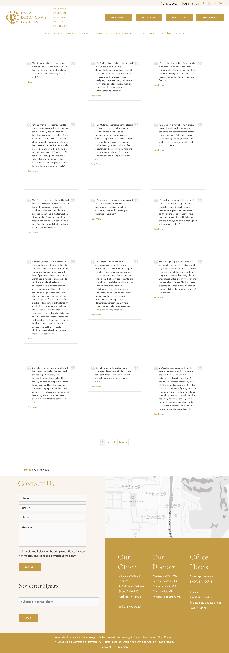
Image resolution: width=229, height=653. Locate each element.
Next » (123, 442)
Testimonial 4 (35, 119)
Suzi (30, 256)
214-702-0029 (132, 607)
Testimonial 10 (163, 256)
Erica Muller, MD (163, 591)
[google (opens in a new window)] (221, 3)
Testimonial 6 (162, 119)
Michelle (32, 362)
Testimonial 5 (99, 119)
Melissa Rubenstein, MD (167, 597)
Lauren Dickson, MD (165, 581)
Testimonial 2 (99, 58)
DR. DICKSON (59, 13)
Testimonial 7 (35, 195)
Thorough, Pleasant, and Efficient (47, 58)
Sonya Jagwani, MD (164, 586)
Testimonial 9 (162, 195)
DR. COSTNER (59, 8)
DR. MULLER (58, 21)
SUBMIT (30, 567)
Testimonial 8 (99, 195)
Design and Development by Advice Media (148, 642)
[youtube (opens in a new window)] (209, 3)
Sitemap (123, 647)
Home (27, 470)
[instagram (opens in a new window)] (215, 3)
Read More (32, 81)
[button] (118, 17)
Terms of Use (108, 647)
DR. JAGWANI (59, 17)
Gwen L (95, 256)
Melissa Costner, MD (165, 576)
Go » (28, 618)
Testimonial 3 (162, 58)
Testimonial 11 (99, 362)
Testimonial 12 (162, 362)
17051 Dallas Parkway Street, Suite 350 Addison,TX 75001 (131, 591)
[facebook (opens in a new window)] (203, 3)
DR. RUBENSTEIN (60, 25)
